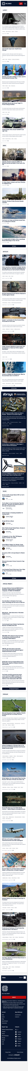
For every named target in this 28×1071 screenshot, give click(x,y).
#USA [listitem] (3, 1044)
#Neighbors (11, 756)
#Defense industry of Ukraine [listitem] (7, 1029)
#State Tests (23, 723)
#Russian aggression (20, 756)
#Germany (12, 329)
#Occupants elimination (18, 383)
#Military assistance (17, 329)
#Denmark (8, 907)
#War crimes (13, 85)
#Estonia (8, 787)
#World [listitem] (3, 1033)
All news (14, 246)
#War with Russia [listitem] (5, 1035)
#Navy (12, 276)
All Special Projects (14, 688)
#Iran (6, 112)
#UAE (9, 112)
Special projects (5, 1021)
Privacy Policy (8, 1052)
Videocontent (4, 1023)
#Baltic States (4, 787)
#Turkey (15, 138)
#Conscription (4, 907)
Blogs (3, 1019)
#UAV (6, 59)
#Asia (9, 85)
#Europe (12, 787)
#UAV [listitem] (3, 1042)
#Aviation (16, 31)
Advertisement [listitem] (18, 1014)
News (3, 1014)
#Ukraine (4, 31)
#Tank (12, 138)
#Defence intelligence (5, 756)
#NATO (10, 848)
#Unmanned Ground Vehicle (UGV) (16, 302)
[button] (24, 3)
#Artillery (8, 422)
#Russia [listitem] (3, 1039)
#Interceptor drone (17, 723)
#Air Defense (4, 723)
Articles (3, 1017)
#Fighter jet (9, 59)
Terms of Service (20, 1052)
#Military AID (8, 329)
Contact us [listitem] (17, 1017)
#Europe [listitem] (3, 1037)
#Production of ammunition (14, 422)
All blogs (14, 578)
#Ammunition (4, 422)
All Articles (14, 388)
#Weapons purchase (5, 423)
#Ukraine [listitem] (3, 1031)
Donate (14, 997)
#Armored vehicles (8, 138)
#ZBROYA (10, 423)
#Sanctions (4, 757)
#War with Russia (8, 31)
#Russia (13, 31)
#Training (13, 848)
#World (3, 59)
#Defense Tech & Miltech (15, 59)
